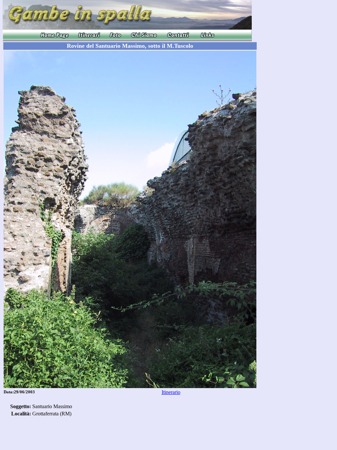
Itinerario (171, 392)
